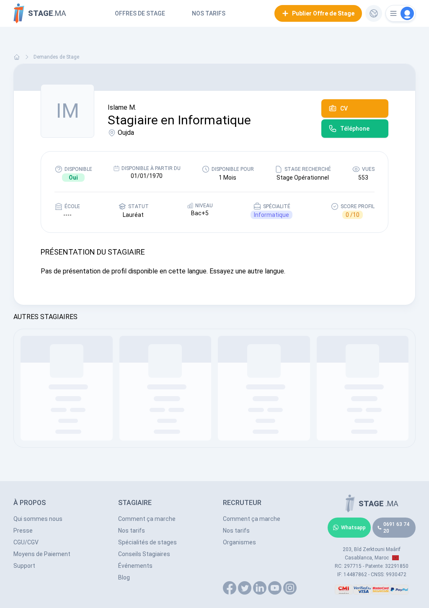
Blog (124, 577)
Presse (23, 530)
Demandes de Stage (56, 57)
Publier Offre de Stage (323, 13)
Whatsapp (353, 528)
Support (24, 565)
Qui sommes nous (37, 518)
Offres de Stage (140, 13)
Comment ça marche (147, 518)
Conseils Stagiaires (144, 554)
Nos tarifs (208, 13)
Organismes (239, 542)
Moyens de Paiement (41, 554)
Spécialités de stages (147, 542)
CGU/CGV (26, 542)
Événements (135, 565)
